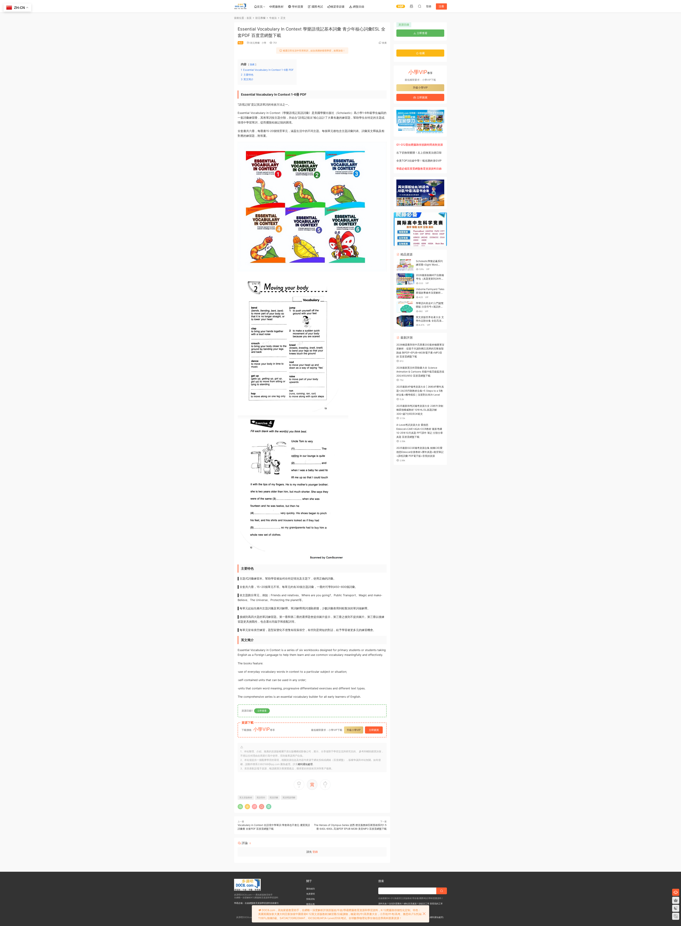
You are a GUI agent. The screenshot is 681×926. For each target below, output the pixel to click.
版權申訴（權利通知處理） (432, 917)
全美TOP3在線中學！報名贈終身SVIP (419, 160)
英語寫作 (261, 797)
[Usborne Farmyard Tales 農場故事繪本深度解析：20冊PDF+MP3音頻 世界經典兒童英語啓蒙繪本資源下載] (405, 293)
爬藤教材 (278, 6)
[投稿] (411, 6)
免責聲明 (310, 893)
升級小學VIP (354, 729)
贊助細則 (310, 888)
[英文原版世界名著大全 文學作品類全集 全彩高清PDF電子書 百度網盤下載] (405, 321)
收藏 (422, 53)
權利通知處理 (305, 764)
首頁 (260, 6)
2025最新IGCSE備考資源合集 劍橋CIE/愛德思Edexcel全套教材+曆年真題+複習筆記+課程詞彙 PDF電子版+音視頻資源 (420, 451)
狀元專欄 (254, 42)
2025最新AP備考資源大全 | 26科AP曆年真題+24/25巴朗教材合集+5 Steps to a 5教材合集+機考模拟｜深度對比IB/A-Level (420, 390)
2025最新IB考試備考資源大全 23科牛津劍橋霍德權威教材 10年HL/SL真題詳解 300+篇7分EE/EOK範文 (419, 409)
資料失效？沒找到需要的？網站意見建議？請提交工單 (403, 903)
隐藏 (252, 64)
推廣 (384, 42)
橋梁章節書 (337, 6)
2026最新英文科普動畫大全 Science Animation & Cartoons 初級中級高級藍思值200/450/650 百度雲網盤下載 (420, 371)
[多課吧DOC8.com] (240, 6)
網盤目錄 (358, 6)
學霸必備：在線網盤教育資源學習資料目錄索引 (256, 903)
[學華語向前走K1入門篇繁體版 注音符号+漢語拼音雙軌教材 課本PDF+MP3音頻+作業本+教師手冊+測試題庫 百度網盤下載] (405, 307)
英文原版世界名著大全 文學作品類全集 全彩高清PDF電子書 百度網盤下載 (430, 321)
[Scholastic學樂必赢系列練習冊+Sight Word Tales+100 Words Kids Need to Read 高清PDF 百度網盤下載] (405, 265)
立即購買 (374, 729)
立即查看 (262, 710)
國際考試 (317, 6)
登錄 (315, 851)
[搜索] (419, 6)
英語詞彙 (274, 797)
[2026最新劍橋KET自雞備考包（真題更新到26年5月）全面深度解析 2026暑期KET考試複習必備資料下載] (405, 279)
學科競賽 (297, 6)
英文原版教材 (245, 797)
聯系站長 (310, 904)
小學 (264, 42)
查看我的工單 (436, 903)
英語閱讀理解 (289, 797)
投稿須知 (310, 899)
